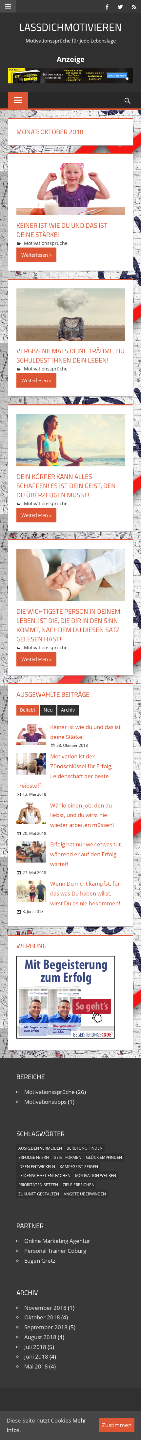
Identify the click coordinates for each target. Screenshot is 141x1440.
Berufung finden (85, 1148)
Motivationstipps (45, 1101)
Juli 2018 (35, 1347)
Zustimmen (116, 1425)
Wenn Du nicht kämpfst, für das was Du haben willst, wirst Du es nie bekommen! (85, 893)
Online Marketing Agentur (57, 1241)
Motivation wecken (95, 1175)
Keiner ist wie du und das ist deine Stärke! (62, 230)
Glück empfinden (104, 1157)
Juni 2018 (36, 1356)
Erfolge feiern (33, 1157)
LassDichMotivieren (70, 27)
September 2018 (46, 1327)
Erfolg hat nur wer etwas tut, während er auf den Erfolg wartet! (86, 854)
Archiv (68, 710)
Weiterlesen (34, 254)
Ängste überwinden (85, 1194)
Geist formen (67, 1157)
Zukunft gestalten (38, 1194)
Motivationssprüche (46, 243)
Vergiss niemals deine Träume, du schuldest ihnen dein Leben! (70, 355)
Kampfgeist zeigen (79, 1166)
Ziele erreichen (78, 1185)
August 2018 (40, 1337)
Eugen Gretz (39, 1260)
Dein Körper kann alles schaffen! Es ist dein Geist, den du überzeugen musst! (66, 485)
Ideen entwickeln (36, 1166)
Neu (48, 710)
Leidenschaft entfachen (44, 1175)
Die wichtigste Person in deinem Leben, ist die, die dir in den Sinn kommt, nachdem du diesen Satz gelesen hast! (68, 625)
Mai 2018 (36, 1366)
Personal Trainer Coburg (55, 1250)
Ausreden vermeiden (40, 1148)
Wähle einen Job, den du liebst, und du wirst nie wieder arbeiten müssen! (82, 815)
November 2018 (45, 1307)
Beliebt (27, 710)
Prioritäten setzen (38, 1185)
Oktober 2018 (42, 1317)
